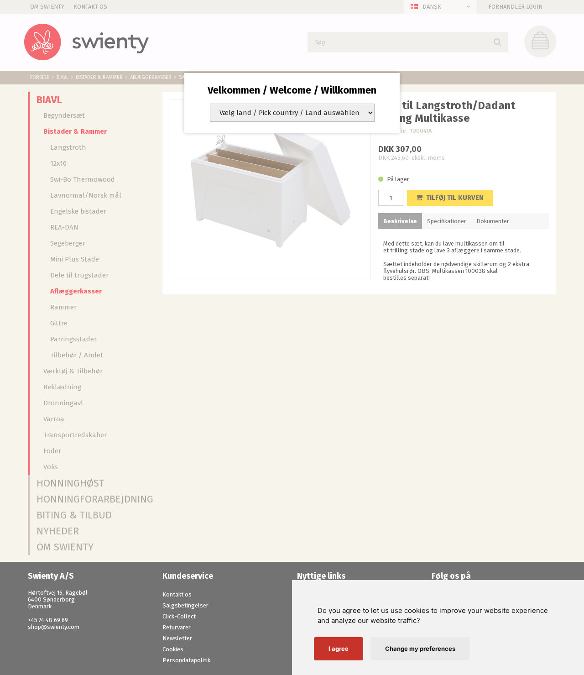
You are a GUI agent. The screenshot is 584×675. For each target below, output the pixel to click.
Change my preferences (420, 648)
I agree (338, 648)
